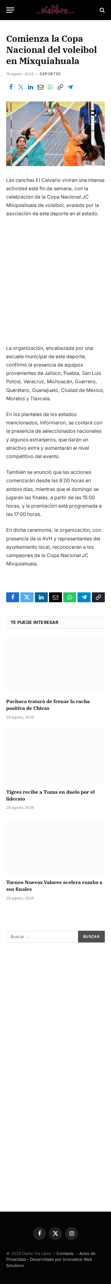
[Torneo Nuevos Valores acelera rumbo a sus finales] (55, 846)
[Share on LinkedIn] (30, 87)
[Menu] (10, 10)
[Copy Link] (60, 87)
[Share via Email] (40, 87)
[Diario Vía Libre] (55, 10)
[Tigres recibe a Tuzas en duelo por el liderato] (55, 756)
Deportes (50, 73)
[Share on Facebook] (10, 87)
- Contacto (63, 1253)
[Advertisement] (55, 283)
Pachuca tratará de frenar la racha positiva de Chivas (48, 704)
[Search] (101, 10)
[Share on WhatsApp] (50, 87)
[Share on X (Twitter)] (20, 87)
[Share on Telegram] (70, 87)
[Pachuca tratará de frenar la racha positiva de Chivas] (55, 665)
